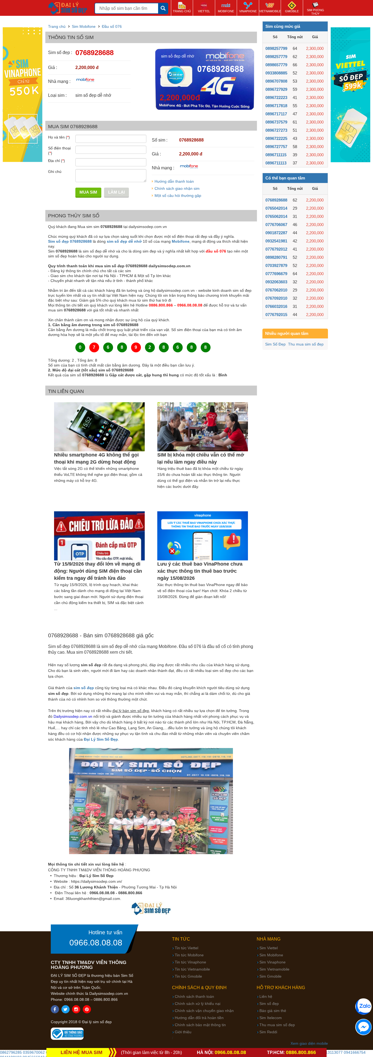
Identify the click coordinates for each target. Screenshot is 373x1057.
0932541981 (276, 241)
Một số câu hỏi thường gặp (178, 195)
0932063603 (276, 282)
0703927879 (276, 265)
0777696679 (276, 273)
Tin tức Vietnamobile (192, 969)
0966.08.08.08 (95, 942)
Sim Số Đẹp (275, 344)
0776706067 (276, 224)
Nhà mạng (268, 939)
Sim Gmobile (270, 976)
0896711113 (275, 163)
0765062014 (276, 216)
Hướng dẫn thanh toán (174, 181)
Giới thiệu (183, 1032)
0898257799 (276, 48)
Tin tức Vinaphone (190, 962)
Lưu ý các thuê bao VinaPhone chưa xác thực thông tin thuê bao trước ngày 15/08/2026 (199, 571)
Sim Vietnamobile (274, 969)
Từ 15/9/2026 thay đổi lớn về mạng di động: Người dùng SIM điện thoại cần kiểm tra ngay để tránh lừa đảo (98, 571)
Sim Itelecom (270, 1018)
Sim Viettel (268, 948)
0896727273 (276, 130)
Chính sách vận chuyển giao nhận (204, 1010)
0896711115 (275, 154)
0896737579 (276, 122)
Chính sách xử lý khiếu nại (197, 1003)
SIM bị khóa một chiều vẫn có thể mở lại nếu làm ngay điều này (200, 458)
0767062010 (276, 290)
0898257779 (276, 56)
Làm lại (116, 192)
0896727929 (276, 89)
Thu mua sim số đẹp (306, 344)
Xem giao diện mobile (309, 1043)
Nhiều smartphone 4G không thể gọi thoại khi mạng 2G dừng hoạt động (96, 458)
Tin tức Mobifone (189, 955)
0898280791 (276, 257)
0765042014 (276, 208)
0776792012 (276, 249)
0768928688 (276, 200)
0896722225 (276, 138)
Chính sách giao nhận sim (177, 188)
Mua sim (88, 192)
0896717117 (276, 114)
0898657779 (276, 64)
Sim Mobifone (271, 955)
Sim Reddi (268, 1032)
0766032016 (276, 306)
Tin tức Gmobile (188, 976)
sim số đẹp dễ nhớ (124, 241)
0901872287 (276, 232)
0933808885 (276, 73)
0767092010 (276, 298)
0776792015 (276, 314)
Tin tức (181, 939)
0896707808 (276, 81)
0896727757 (276, 146)
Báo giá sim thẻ (272, 1010)
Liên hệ (265, 996)
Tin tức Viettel (186, 948)
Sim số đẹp (269, 1003)
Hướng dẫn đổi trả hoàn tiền (199, 1018)
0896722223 (276, 97)
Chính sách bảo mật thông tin (200, 1025)
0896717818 (276, 105)
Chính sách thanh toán (194, 996)
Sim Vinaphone (272, 962)
